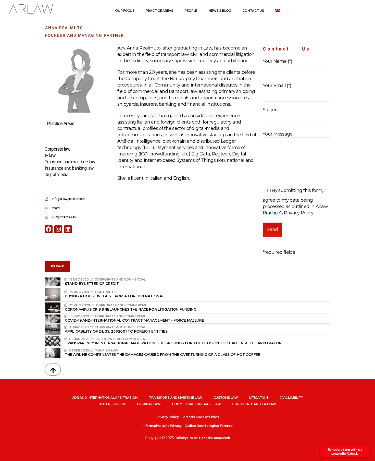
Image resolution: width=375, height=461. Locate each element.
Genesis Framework (214, 438)
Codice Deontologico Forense (208, 426)
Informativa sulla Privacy (162, 426)
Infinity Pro (184, 438)
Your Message (278, 134)
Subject (271, 110)
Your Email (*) (277, 85)
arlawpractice (31, 9)
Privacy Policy (167, 417)
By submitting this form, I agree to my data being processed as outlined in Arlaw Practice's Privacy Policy (295, 202)
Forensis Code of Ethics (200, 417)
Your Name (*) (277, 61)
